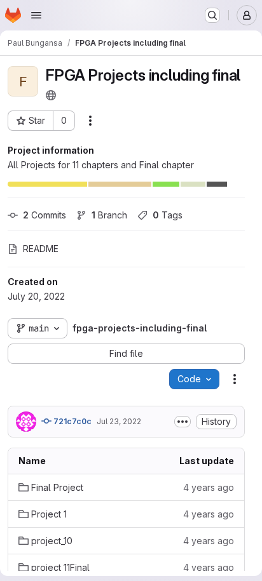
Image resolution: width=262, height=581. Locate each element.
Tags (168, 215)
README (41, 248)
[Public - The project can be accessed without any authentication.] (51, 95)
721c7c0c (72, 421)
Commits (44, 215)
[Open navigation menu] (36, 15)
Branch (109, 215)
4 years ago (208, 487)
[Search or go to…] (212, 15)
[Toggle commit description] (182, 421)
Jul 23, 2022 (119, 421)
